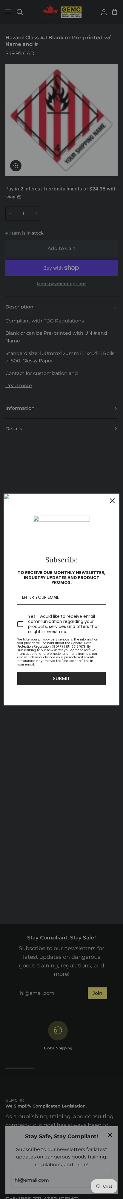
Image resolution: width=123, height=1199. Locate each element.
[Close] (112, 501)
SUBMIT (61, 678)
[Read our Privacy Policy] (102, 640)
